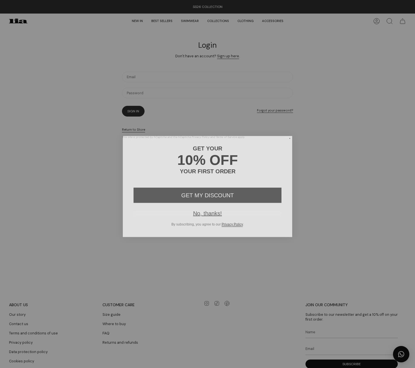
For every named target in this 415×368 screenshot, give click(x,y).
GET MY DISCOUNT (207, 193)
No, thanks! (207, 211)
